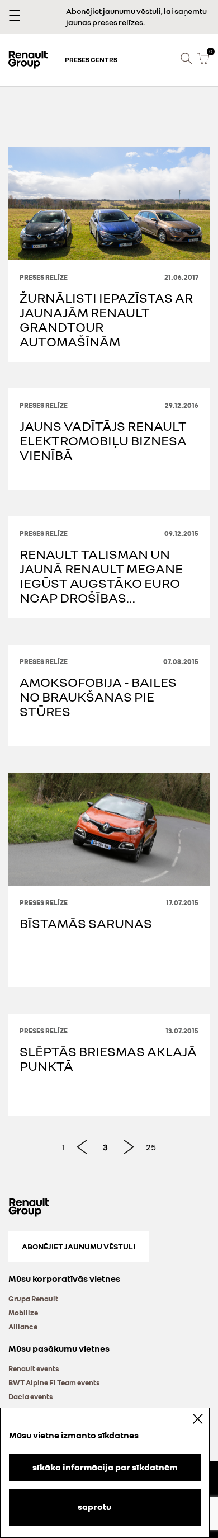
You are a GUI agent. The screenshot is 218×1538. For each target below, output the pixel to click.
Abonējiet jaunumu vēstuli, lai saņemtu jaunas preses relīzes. (136, 16)
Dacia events (30, 1396)
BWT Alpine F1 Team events (54, 1382)
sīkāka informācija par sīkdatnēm (104, 1467)
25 (151, 1147)
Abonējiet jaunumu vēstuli (78, 1246)
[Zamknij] (190, 1418)
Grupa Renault (33, 1298)
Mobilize (23, 1312)
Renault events (33, 1368)
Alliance (22, 1326)
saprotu (94, 1506)
